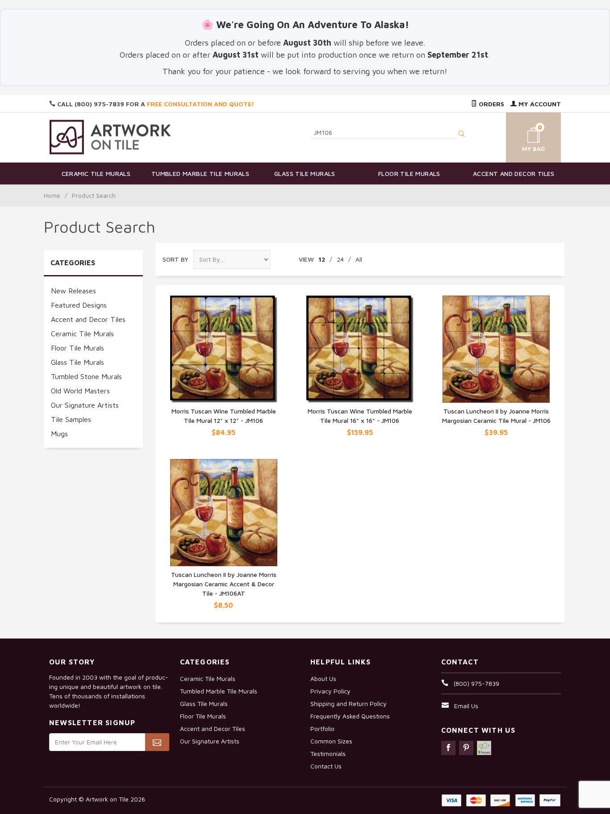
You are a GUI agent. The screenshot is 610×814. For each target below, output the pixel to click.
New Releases (73, 291)
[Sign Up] (157, 742)
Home (52, 195)
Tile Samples (71, 419)
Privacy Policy (330, 691)
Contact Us (326, 766)
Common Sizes (331, 741)
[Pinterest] (466, 748)
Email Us (466, 706)
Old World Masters (80, 391)
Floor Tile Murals (409, 173)
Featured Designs (79, 305)
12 (321, 259)
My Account (539, 104)
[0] (523, 136)
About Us (323, 678)
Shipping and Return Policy (348, 703)
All (358, 259)
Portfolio (322, 728)
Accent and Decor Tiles (514, 173)
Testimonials (328, 753)
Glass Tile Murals (304, 173)
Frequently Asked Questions (350, 716)
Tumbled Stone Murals (86, 376)
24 (340, 259)
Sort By (175, 259)
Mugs (59, 434)
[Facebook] (448, 748)
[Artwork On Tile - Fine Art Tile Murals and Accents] (110, 137)
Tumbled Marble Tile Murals (200, 173)
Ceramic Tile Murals (96, 173)
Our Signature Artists (85, 405)
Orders (490, 104)
